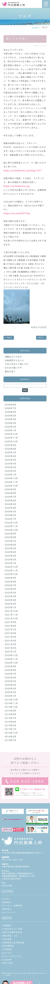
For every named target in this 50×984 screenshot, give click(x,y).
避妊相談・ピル (10, 936)
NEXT (40, 337)
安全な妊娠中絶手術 (12, 932)
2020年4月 (10, 685)
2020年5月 (10, 681)
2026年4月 (10, 419)
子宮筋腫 (7, 949)
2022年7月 (10, 585)
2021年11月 (11, 615)
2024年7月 (10, 497)
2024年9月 (10, 489)
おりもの (7, 953)
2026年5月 (10, 416)
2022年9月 (10, 578)
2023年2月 (10, 560)
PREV (9, 337)
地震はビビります (13, 357)
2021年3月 (10, 644)
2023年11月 (11, 526)
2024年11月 (11, 482)
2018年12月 (11, 733)
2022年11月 (11, 571)
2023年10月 (11, 530)
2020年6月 (10, 678)
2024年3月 (10, 512)
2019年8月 (10, 714)
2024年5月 (10, 504)
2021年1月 (10, 652)
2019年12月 (11, 700)
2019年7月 (10, 718)
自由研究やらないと (14, 360)
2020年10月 (11, 663)
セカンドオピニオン (12, 956)
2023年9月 (10, 534)
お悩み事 (7, 960)
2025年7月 (10, 453)
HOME (35, 27)
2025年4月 (10, 464)
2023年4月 (10, 552)
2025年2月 (10, 471)
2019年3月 (10, 725)
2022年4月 (10, 596)
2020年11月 (11, 659)
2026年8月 (10, 405)
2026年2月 (10, 427)
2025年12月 (11, 434)
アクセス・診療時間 (12, 906)
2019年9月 (10, 711)
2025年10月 (11, 442)
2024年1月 (10, 519)
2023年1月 (10, 563)
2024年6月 (10, 501)
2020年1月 (10, 696)
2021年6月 (10, 633)
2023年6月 (10, 545)
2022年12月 (11, 567)
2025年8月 (10, 449)
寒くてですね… (17, 38)
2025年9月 (10, 445)
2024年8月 (10, 493)
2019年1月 (10, 729)
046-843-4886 (7, 886)
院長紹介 (7, 909)
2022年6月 (10, 589)
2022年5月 (10, 593)
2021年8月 (10, 626)
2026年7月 (10, 408)
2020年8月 (10, 670)
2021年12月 (11, 611)
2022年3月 (10, 600)
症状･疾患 (8, 963)
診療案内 (7, 925)
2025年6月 (10, 456)
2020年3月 (10, 689)
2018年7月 (10, 740)
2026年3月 (10, 423)
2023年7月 (10, 541)
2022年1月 (10, 607)
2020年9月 (10, 666)
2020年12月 (11, 655)
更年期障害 (8, 946)
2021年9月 (10, 622)
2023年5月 (10, 548)
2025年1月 (10, 475)
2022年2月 (10, 604)
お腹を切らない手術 (12, 929)
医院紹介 (7, 902)
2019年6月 (10, 722)
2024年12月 (11, 478)
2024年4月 (10, 508)
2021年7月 (10, 630)
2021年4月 (10, 641)
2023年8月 (10, 537)
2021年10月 (11, 619)
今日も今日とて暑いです (16, 364)
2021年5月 (10, 637)
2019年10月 (11, 707)
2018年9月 (10, 737)
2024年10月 (11, 486)
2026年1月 (10, 430)
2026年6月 (10, 412)
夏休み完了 (10, 371)
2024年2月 (10, 515)
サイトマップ (9, 912)
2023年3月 (10, 556)
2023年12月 (11, 523)
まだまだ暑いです (13, 368)
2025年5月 (10, 460)
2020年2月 (10, 692)
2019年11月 (11, 703)
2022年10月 (11, 574)
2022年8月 (10, 582)
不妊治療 (7, 939)
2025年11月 (11, 438)
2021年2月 (10, 648)
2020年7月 (10, 674)
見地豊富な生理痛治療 (13, 943)
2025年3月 (10, 467)
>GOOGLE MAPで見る (11, 879)
